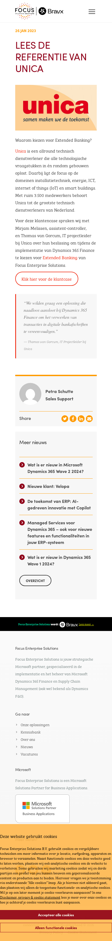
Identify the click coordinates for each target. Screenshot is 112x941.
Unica (20, 150)
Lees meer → (86, 624)
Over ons (28, 739)
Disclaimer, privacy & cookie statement (30, 897)
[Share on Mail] (89, 419)
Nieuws (27, 746)
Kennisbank (31, 732)
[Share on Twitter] (65, 419)
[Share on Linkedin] (81, 419)
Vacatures (29, 754)
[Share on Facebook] (73, 419)
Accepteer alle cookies (56, 914)
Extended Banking (60, 257)
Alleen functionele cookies (56, 927)
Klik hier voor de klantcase (46, 278)
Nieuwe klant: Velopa (48, 486)
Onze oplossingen (35, 724)
